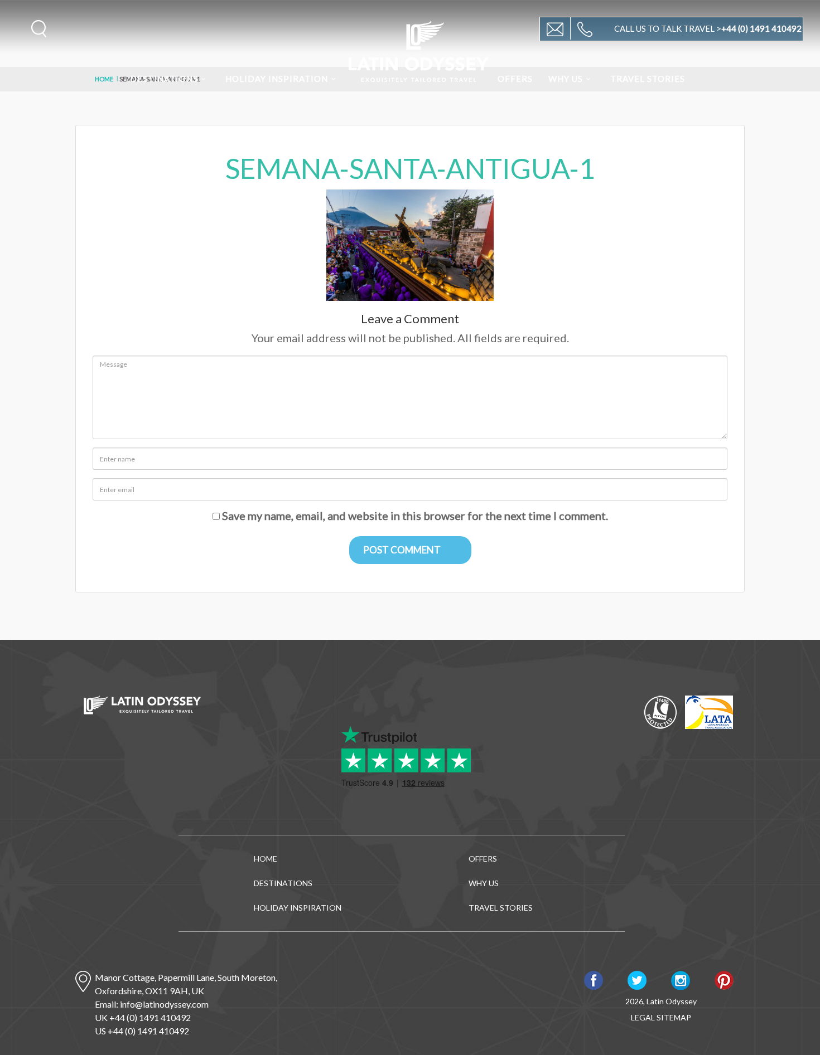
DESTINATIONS (164, 79)
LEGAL (643, 1017)
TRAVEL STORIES (647, 79)
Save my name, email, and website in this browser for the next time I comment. (415, 515)
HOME (265, 858)
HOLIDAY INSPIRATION (276, 79)
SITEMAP (674, 1017)
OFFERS (515, 79)
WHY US (565, 79)
